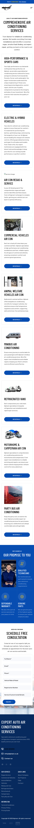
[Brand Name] (4, 823)
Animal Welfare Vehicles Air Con (13, 292)
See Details (16, 105)
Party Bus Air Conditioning (12, 510)
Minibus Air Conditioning (11, 346)
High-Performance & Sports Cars (16, 60)
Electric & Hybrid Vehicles (14, 119)
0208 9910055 (10, 749)
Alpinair (9, 1)
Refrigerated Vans (15, 399)
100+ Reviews (22, 1)
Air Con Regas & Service (13, 181)
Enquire (8, 702)
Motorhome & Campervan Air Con (15, 446)
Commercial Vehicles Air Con (16, 237)
